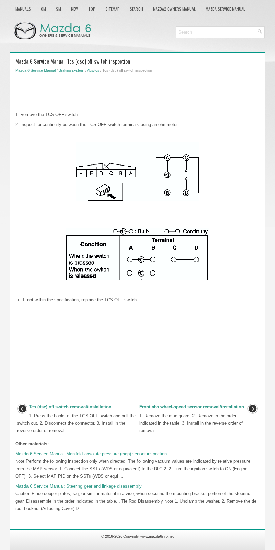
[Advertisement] (137, 91)
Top (91, 9)
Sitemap (112, 9)
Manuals (23, 9)
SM (58, 9)
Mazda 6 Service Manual (35, 70)
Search (136, 9)
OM (43, 9)
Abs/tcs (93, 70)
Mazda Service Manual (225, 9)
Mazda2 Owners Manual (174, 9)
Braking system (71, 70)
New (74, 9)
